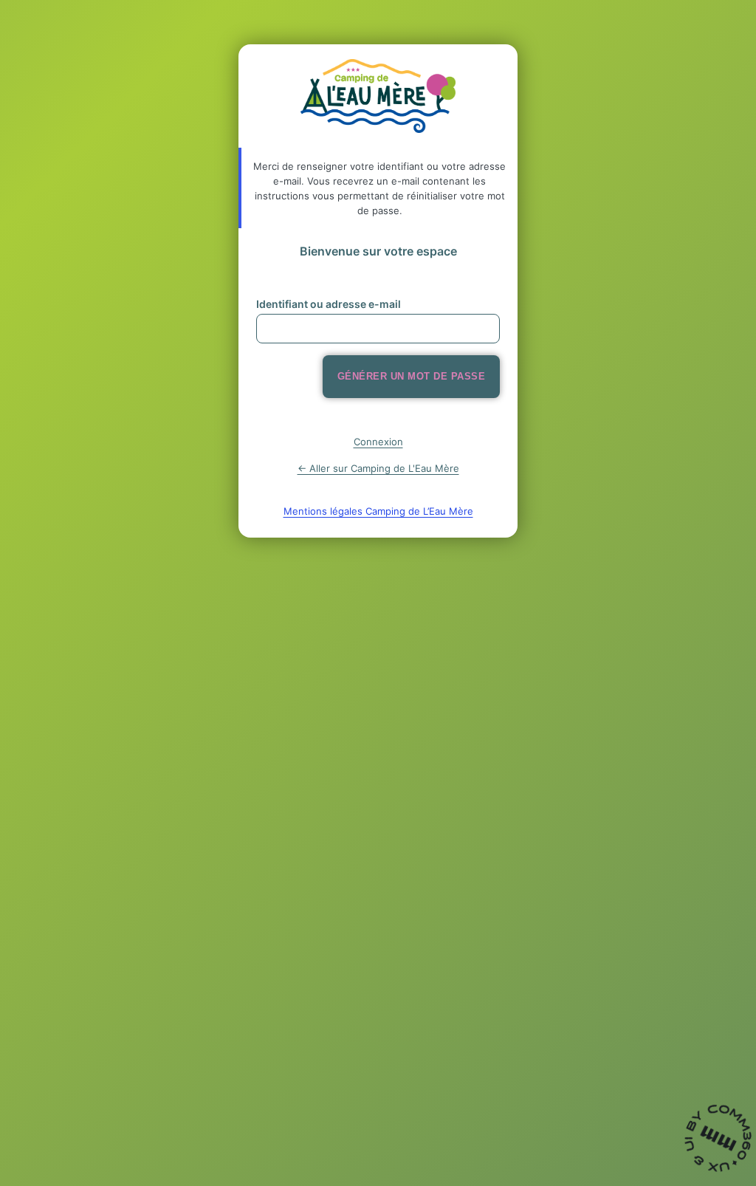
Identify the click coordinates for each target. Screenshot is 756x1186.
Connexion (378, 442)
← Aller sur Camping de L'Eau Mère (378, 468)
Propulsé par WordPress (378, 96)
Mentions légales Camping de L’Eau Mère (378, 511)
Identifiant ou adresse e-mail (328, 304)
